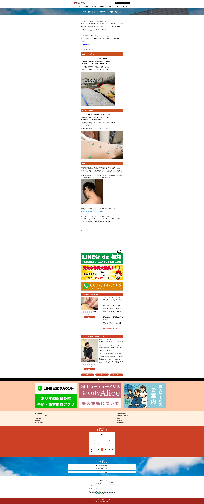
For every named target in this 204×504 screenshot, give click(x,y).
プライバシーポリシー (97, 499)
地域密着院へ (102, 6)
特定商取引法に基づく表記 (106, 499)
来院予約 (94, 6)
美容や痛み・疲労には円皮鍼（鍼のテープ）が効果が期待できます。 (94, 211)
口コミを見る (89, 314)
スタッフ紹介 (78, 6)
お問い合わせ (126, 6)
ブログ (117, 6)
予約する (90, 317)
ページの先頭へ (102, 379)
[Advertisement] (102, 241)
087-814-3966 (99, 485)
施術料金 (86, 6)
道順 (110, 6)
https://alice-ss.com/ (85, 232)
